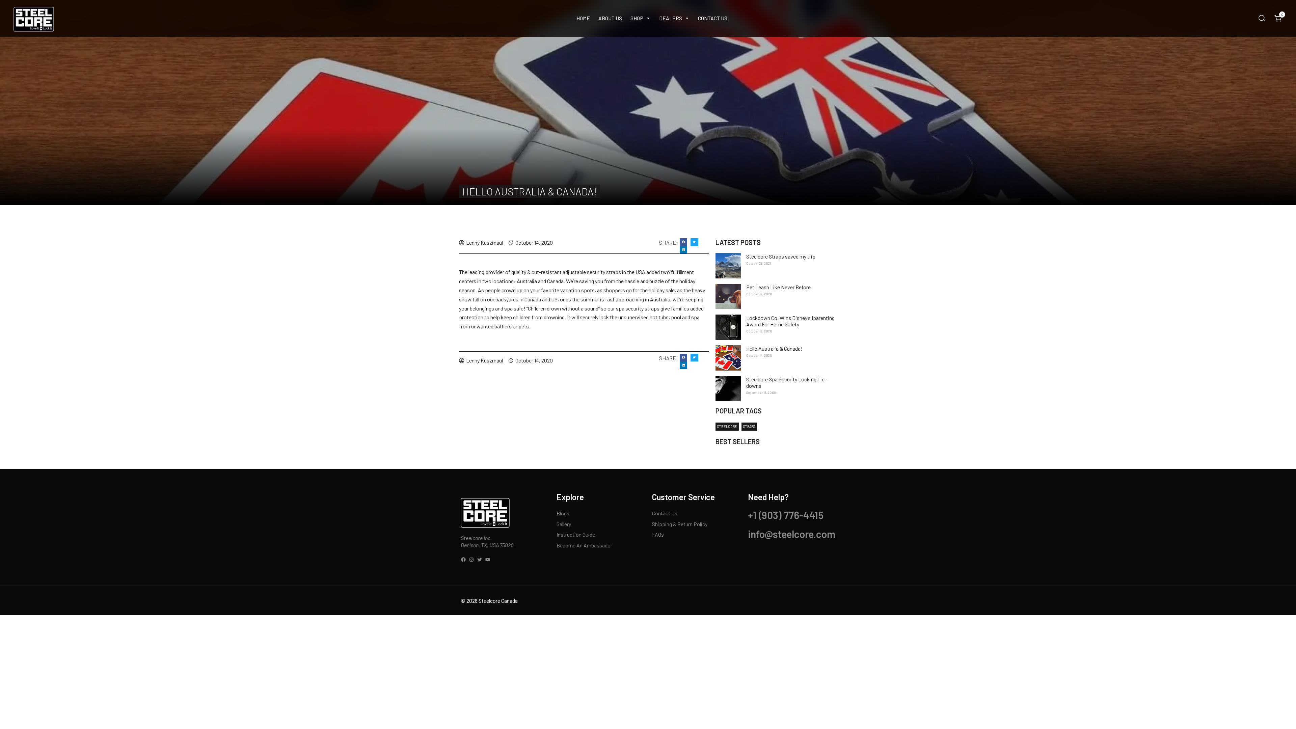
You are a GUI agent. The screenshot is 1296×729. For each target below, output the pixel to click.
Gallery (564, 524)
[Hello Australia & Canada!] (728, 358)
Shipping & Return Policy (679, 524)
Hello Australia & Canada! (774, 348)
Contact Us (712, 18)
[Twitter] (479, 559)
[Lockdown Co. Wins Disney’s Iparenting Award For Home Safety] (728, 327)
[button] (683, 242)
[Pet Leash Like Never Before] (728, 296)
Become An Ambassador (584, 545)
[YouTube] (487, 559)
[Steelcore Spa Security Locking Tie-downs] (728, 388)
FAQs (658, 534)
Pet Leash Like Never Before (778, 287)
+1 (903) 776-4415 (786, 515)
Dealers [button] (670, 18)
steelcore (727, 426)
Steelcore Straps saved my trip (780, 256)
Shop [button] (636, 18)
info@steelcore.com (791, 534)
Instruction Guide (576, 534)
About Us (610, 18)
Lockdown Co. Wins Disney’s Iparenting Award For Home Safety (790, 321)
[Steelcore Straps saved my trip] (728, 265)
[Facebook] (463, 559)
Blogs (563, 513)
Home (583, 18)
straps (749, 426)
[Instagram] (471, 559)
